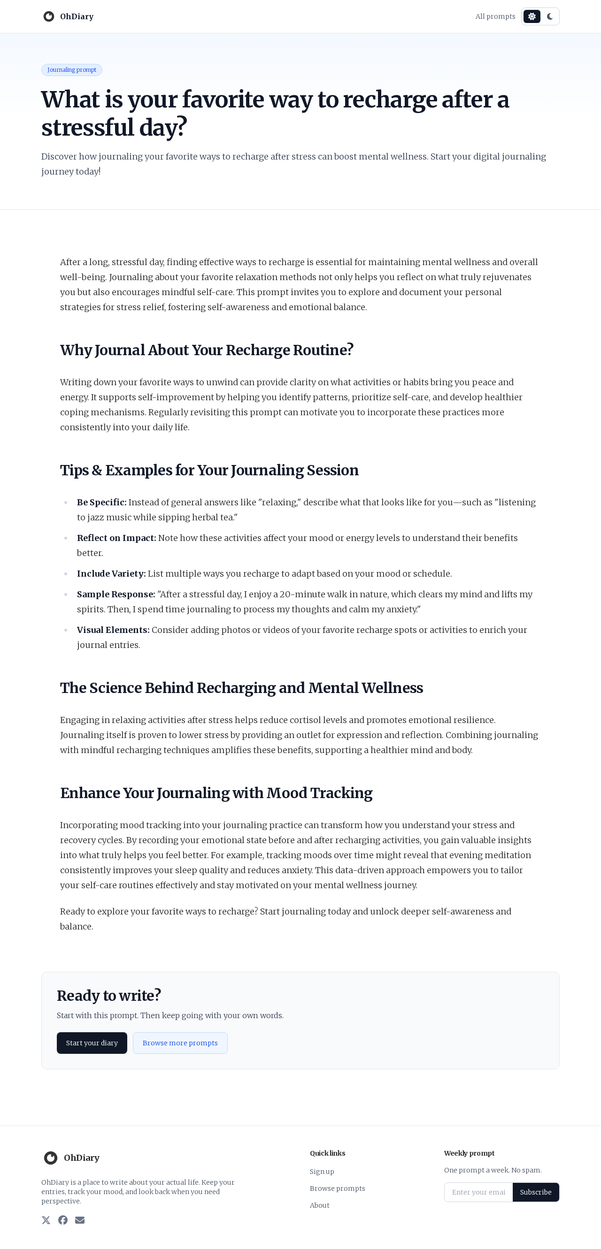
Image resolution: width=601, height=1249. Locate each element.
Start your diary (92, 1043)
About (320, 1205)
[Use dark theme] (549, 16)
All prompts (496, 16)
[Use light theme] (532, 16)
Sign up (322, 1171)
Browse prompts (337, 1188)
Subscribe (536, 1192)
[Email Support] (80, 1220)
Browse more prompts (180, 1043)
